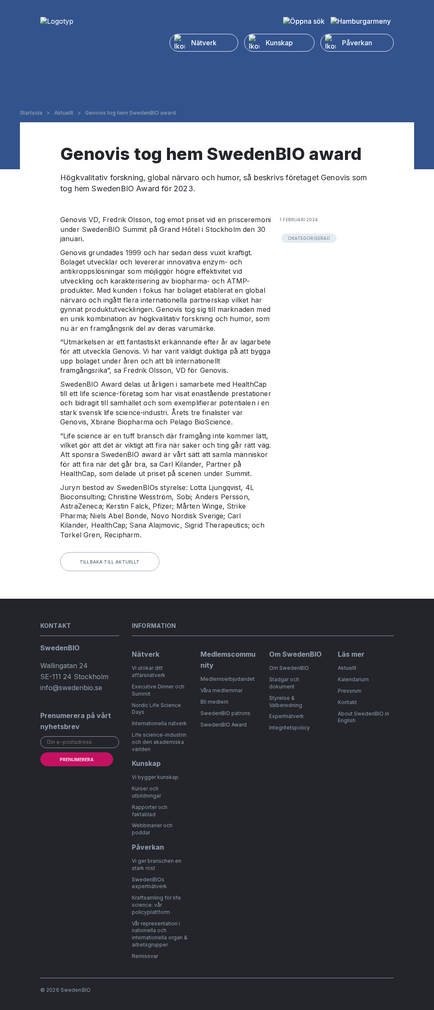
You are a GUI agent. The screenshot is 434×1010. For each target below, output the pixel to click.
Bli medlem (214, 702)
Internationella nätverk (159, 723)
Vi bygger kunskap (155, 777)
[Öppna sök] (304, 21)
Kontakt (347, 702)
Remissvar (145, 956)
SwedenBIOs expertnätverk (149, 883)
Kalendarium (353, 679)
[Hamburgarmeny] (361, 21)
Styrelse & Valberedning (285, 701)
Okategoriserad (309, 238)
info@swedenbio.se (71, 687)
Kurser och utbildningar (146, 792)
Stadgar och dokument (284, 683)
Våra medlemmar (221, 690)
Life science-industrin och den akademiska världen (159, 742)
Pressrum (350, 691)
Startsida (31, 113)
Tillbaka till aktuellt (110, 561)
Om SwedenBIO (289, 668)
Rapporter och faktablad (149, 810)
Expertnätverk (286, 716)
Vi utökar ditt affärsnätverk (148, 671)
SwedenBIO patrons (225, 713)
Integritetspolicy (289, 727)
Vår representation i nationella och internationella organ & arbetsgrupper (159, 934)
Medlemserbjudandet (227, 679)
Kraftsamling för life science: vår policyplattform (156, 904)
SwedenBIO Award (223, 724)
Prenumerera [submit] (77, 759)
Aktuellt (63, 113)
